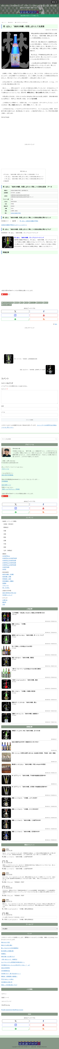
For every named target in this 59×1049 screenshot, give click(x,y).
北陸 (22, 302)
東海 (5, 537)
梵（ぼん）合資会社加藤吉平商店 (29, 221)
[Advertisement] (29, 131)
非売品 (4, 569)
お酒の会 (4, 600)
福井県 (46, 302)
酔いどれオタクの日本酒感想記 (9, 948)
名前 (2, 406)
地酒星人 (3, 953)
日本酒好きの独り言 (6, 982)
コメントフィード (6, 1001)
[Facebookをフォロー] (44, 311)
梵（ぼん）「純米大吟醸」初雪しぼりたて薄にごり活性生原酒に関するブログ (24, 178)
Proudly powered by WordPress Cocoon (12, 1009)
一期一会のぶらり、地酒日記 (9, 959)
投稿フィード (5, 997)
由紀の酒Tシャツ (6, 485)
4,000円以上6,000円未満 (9, 560)
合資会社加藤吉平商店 (16, 213)
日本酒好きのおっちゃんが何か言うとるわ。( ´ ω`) (15, 965)
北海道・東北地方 (8, 524)
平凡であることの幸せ (7, 979)
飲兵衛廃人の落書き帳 (7, 951)
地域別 (26, 302)
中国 (5, 544)
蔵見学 (4, 602)
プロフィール (5, 469)
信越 (5, 530)
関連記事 (6, 181)
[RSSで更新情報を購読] (44, 319)
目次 (21, 171)
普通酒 (4, 583)
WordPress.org (6, 1005)
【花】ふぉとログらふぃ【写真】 (11, 489)
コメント (4, 389)
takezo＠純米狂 (5, 968)
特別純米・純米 (6, 579)
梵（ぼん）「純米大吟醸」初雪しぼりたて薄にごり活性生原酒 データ (21, 174)
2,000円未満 (5, 567)
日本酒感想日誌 (5, 970)
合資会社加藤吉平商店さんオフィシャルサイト (14, 225)
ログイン (4, 993)
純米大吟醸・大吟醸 (7, 304)
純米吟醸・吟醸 (6, 576)
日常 (3, 604)
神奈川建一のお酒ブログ (8, 956)
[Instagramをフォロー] (15, 315)
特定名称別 (40, 302)
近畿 (5, 540)
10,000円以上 (6, 556)
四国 (5, 547)
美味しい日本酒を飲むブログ (9, 985)
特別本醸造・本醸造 (8, 581)
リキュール (5, 585)
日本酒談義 (5, 481)
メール (3, 412)
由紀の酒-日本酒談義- (7, 475)
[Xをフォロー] (15, 311)
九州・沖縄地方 (8, 550)
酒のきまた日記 (5, 942)
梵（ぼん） (33, 302)
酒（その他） (6, 587)
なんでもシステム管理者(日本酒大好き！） (13, 962)
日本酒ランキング (7, 595)
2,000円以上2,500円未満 (9, 565)
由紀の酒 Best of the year (9, 592)
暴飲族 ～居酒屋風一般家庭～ (9, 976)
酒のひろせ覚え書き (6, 945)
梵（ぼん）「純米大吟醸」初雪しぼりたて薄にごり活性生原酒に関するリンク (24, 176)
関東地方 (6, 527)
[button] (56, 439)
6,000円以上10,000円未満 (9, 558)
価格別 (17, 302)
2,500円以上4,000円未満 (8, 302)
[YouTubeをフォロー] (44, 315)
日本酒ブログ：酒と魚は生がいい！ (11, 973)
